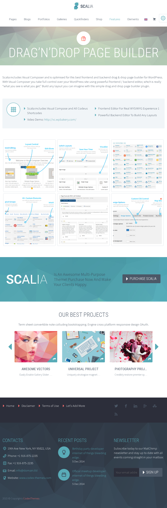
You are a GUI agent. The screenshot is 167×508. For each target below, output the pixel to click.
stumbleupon (154, 406)
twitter (116, 406)
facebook (125, 406)
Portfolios (44, 19)
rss (116, 414)
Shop (99, 19)
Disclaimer (28, 406)
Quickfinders (81, 19)
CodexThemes (31, 498)
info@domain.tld (27, 470)
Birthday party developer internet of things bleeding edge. (89, 453)
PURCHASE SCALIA (143, 279)
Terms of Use (50, 406)
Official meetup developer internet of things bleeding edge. (89, 475)
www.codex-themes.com (35, 478)
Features (114, 19)
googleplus (145, 406)
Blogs (27, 19)
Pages (13, 19)
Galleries (62, 19)
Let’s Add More (75, 406)
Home (10, 406)
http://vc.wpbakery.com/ (60, 119)
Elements (133, 19)
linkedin (135, 406)
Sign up (152, 472)
